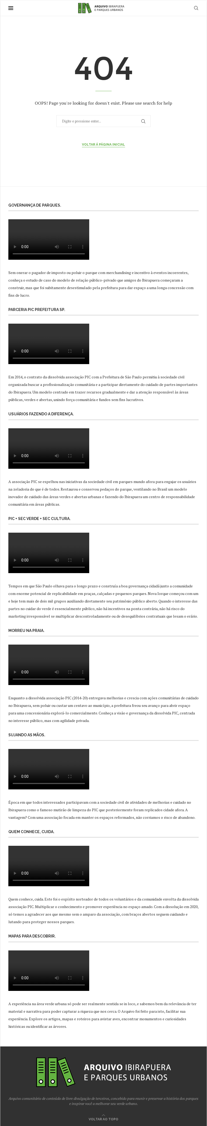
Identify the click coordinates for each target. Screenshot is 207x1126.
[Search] (196, 8)
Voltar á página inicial (103, 144)
